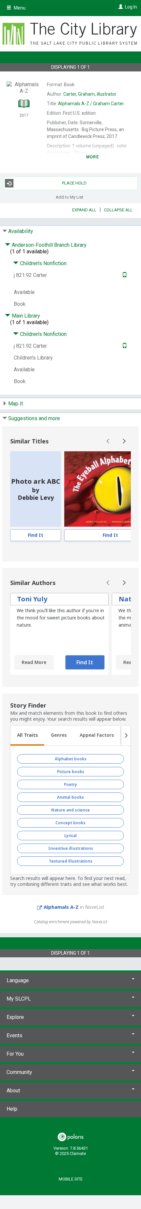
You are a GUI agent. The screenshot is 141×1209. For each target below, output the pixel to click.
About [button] (13, 1090)
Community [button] (19, 1072)
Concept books (70, 823)
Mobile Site (71, 1179)
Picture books (70, 771)
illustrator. (90, 94)
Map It (15, 403)
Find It (35, 535)
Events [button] (14, 1035)
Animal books (70, 797)
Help (12, 1109)
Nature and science (70, 810)
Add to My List (69, 196)
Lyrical (70, 835)
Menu (19, 7)
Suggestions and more (34, 418)
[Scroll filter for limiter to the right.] (126, 736)
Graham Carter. (91, 103)
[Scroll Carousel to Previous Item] (108, 441)
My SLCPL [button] (19, 999)
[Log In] (120, 7)
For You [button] (15, 1054)
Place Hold (74, 183)
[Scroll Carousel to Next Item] (124, 441)
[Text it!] (123, 275)
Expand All (84, 209)
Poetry (70, 784)
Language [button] (18, 980)
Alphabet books (71, 759)
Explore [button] (15, 1017)
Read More (34, 662)
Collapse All (118, 209)
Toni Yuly (32, 599)
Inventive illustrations (70, 848)
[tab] (27, 736)
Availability (20, 231)
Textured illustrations (70, 861)
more (92, 157)
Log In (131, 7)
